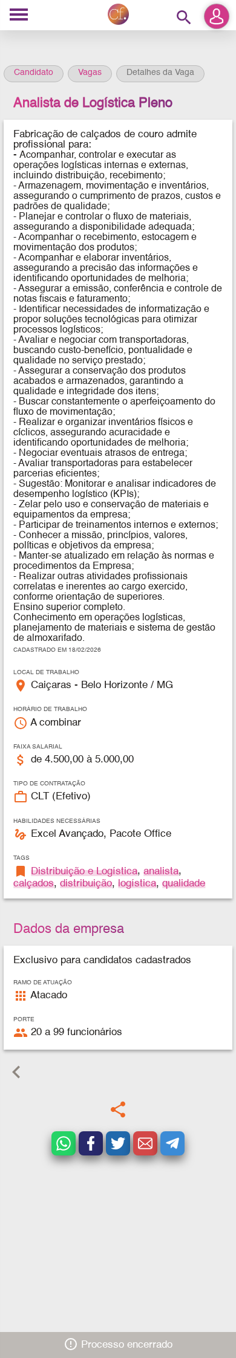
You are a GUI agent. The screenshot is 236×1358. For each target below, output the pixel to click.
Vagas (90, 72)
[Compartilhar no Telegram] (172, 1143)
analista (161, 871)
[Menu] (19, 15)
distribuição (86, 884)
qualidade (183, 884)
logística (137, 884)
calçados (33, 884)
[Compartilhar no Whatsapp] (63, 1143)
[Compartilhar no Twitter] (118, 1143)
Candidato (33, 72)
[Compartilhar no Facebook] (91, 1143)
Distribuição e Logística (84, 871)
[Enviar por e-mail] (145, 1143)
